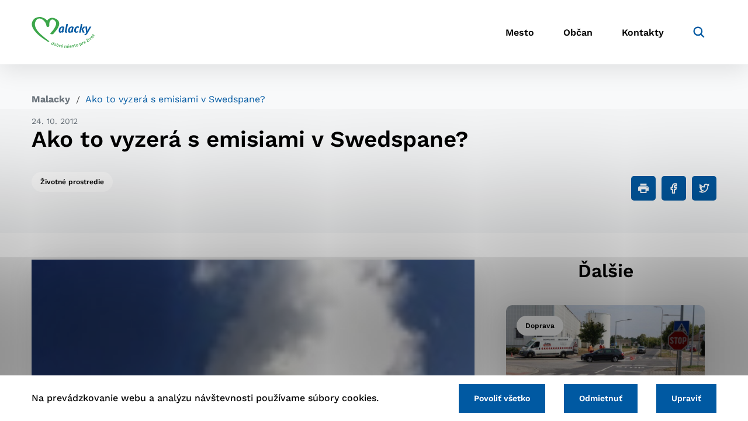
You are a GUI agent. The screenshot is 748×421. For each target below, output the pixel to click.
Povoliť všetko (502, 398)
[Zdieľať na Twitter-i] (704, 188)
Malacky (51, 99)
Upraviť (686, 398)
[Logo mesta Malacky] (63, 32)
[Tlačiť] (643, 188)
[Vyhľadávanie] (699, 32)
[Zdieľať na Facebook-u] (674, 188)
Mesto (519, 32)
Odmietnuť (600, 398)
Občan (578, 32)
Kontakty (643, 32)
